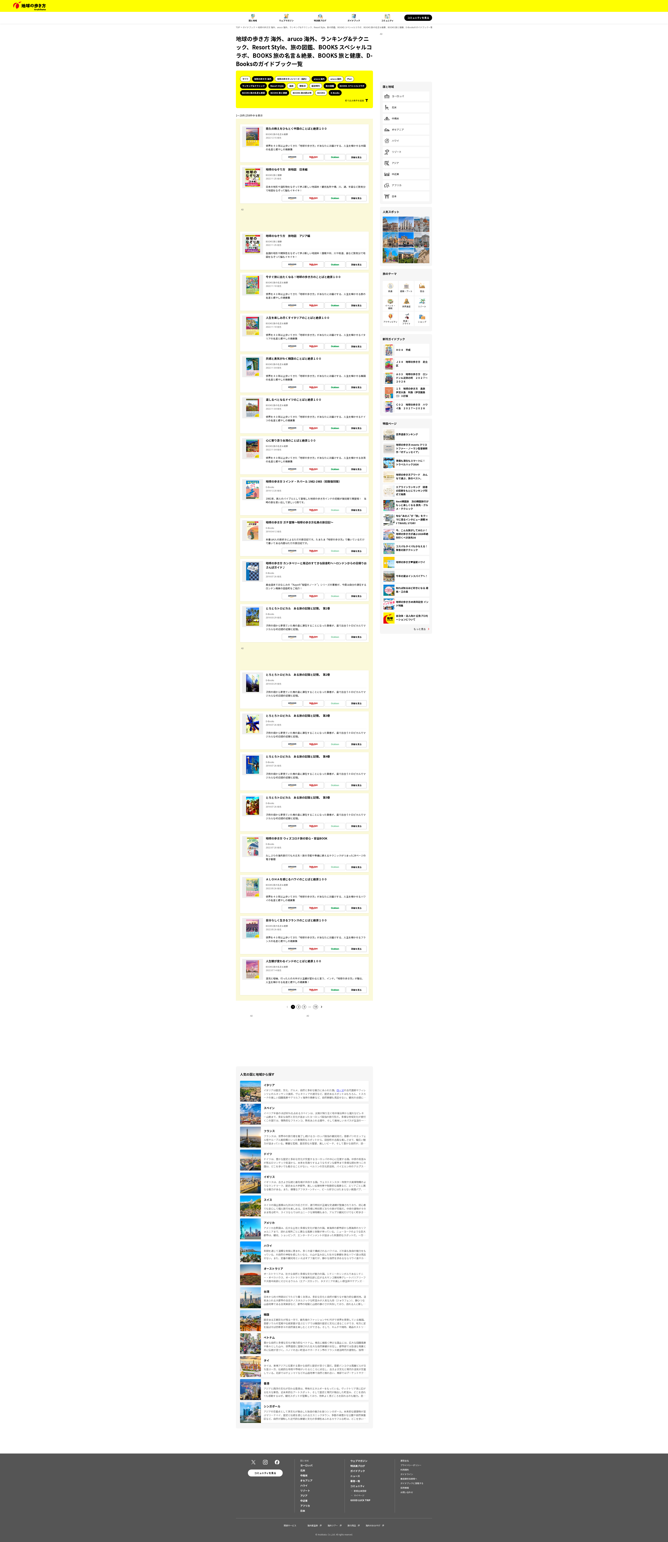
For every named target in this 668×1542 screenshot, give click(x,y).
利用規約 (404, 1469)
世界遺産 (406, 306)
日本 (394, 196)
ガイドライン (406, 1474)
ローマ (340, 1090)
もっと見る (420, 629)
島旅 (291, 85)
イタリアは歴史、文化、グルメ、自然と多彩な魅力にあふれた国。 (300, 1090)
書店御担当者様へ (408, 1478)
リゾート (396, 152)
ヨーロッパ (398, 96)
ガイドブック (354, 20)
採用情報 (404, 1487)
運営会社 (404, 1460)
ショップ (422, 321)
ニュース (355, 1476)
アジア (395, 163)
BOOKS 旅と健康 (279, 92)
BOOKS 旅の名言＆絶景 (253, 92)
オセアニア (398, 129)
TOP (238, 27)
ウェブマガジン (286, 20)
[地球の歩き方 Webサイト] (29, 6)
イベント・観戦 (390, 306)
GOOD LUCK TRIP (360, 1500)
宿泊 (422, 291)
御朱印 (302, 85)
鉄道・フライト (406, 322)
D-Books (335, 92)
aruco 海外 (319, 78)
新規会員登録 (360, 1490)
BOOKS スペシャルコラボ (352, 85)
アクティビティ (390, 321)
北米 (394, 107)
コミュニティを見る (418, 17)
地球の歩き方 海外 (262, 78)
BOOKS (321, 92)
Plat (349, 78)
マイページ (359, 1495)
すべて (245, 78)
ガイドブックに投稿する (411, 1483)
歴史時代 (316, 85)
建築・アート (406, 291)
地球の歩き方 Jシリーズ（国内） (292, 78)
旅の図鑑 (330, 85)
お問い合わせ (406, 1492)
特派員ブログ (320, 20)
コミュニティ (387, 20)
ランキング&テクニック (253, 85)
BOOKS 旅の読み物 (302, 92)
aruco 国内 (335, 78)
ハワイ (395, 140)
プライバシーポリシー (410, 1465)
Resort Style (277, 85)
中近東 (395, 174)
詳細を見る (356, 157)
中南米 (395, 118)
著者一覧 (355, 1481)
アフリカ (396, 185)
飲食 (390, 291)
